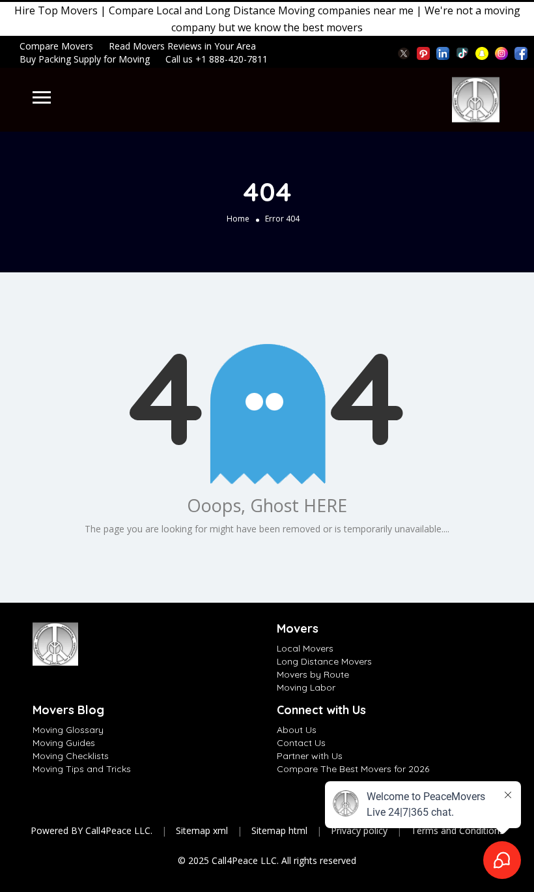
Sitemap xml (202, 830)
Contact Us (301, 743)
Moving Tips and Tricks (82, 769)
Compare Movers (56, 46)
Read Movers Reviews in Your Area (182, 46)
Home (238, 218)
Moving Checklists (71, 756)
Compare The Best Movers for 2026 (353, 769)
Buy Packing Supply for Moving (85, 59)
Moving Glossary (68, 730)
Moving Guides (64, 743)
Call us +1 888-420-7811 (216, 59)
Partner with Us (310, 756)
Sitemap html (279, 830)
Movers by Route (313, 674)
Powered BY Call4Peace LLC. (91, 830)
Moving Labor (306, 687)
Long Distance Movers (324, 661)
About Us (296, 730)
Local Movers (305, 648)
